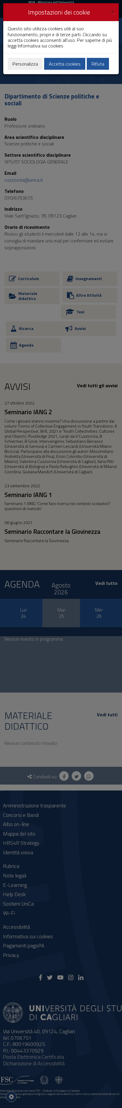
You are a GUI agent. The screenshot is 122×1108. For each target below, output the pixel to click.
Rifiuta (98, 63)
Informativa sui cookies (40, 45)
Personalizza (25, 63)
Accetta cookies (65, 63)
